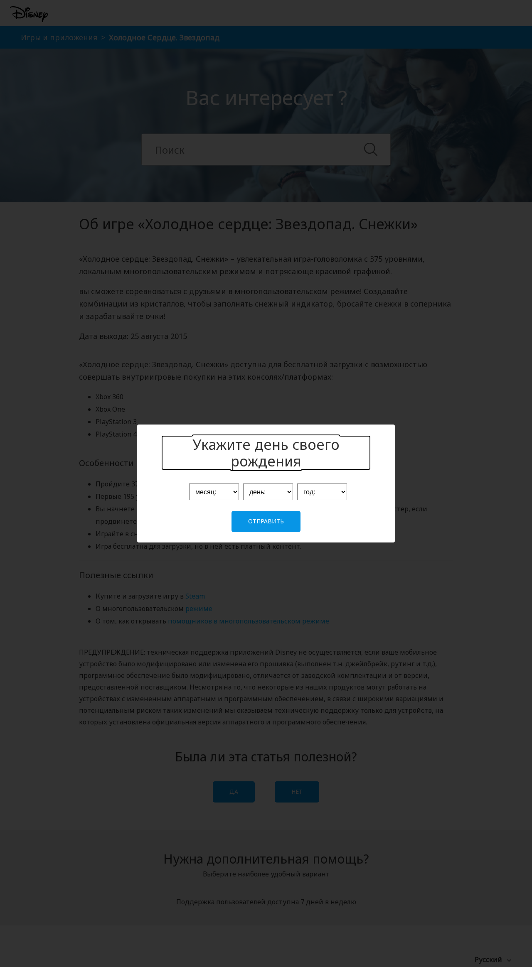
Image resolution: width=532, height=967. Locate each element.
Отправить (266, 521)
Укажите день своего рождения (266, 452)
